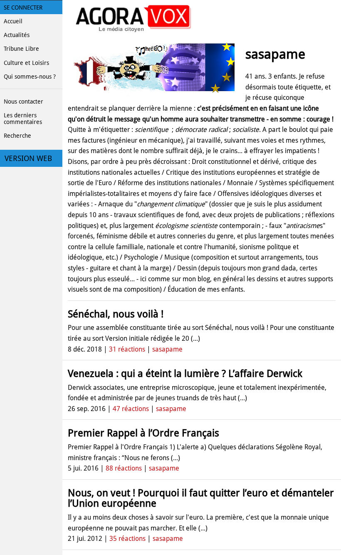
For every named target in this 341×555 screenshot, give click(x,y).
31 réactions (127, 349)
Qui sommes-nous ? (30, 76)
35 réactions (127, 539)
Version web (28, 158)
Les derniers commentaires (23, 118)
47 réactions (131, 409)
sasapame (167, 349)
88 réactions (124, 468)
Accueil (13, 21)
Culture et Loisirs (26, 62)
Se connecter (23, 7)
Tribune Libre (21, 48)
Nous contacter (23, 101)
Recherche (17, 135)
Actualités (17, 35)
